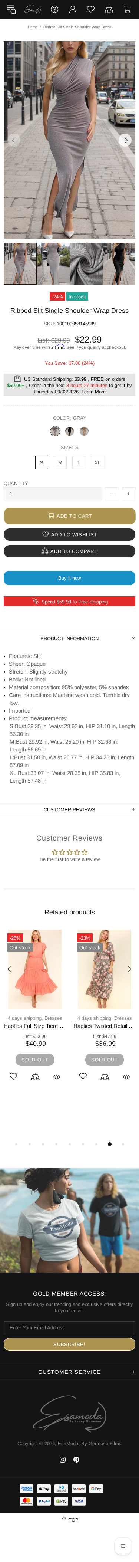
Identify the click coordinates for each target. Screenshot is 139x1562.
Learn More (94, 391)
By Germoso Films (101, 1443)
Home (33, 27)
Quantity (16, 483)
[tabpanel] (35, 1014)
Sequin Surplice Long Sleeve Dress (35, 1026)
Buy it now (69, 578)
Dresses (35, 1018)
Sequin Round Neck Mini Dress (104, 1026)
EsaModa (32, 9)
